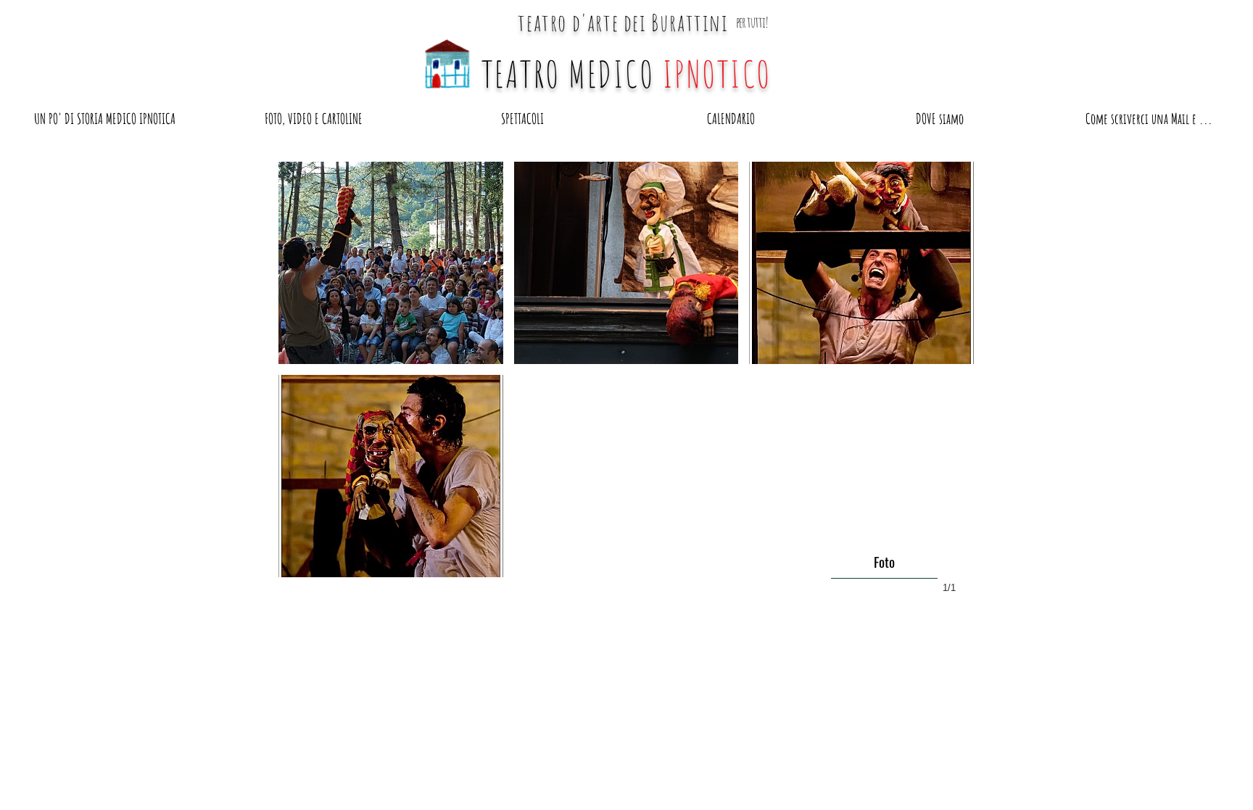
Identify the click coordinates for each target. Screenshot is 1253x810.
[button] (390, 263)
